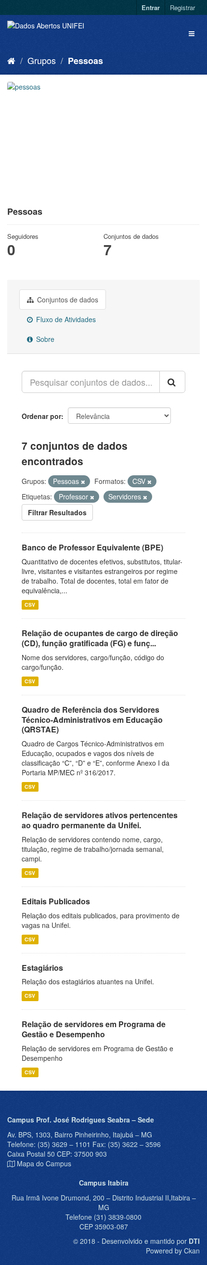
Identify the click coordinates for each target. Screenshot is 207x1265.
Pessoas (85, 60)
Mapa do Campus (44, 1163)
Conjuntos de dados (66, 299)
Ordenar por (41, 416)
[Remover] (83, 481)
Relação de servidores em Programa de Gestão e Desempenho (94, 1029)
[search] (172, 382)
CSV (30, 604)
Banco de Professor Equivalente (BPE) (92, 547)
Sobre (44, 339)
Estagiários (42, 967)
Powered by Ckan (173, 1250)
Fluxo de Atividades (65, 319)
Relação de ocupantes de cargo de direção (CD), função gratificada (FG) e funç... (100, 638)
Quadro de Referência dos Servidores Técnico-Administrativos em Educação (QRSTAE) (92, 719)
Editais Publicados (56, 901)
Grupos (41, 60)
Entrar (151, 7)
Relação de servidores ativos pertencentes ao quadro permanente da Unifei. (100, 820)
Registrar (182, 7)
